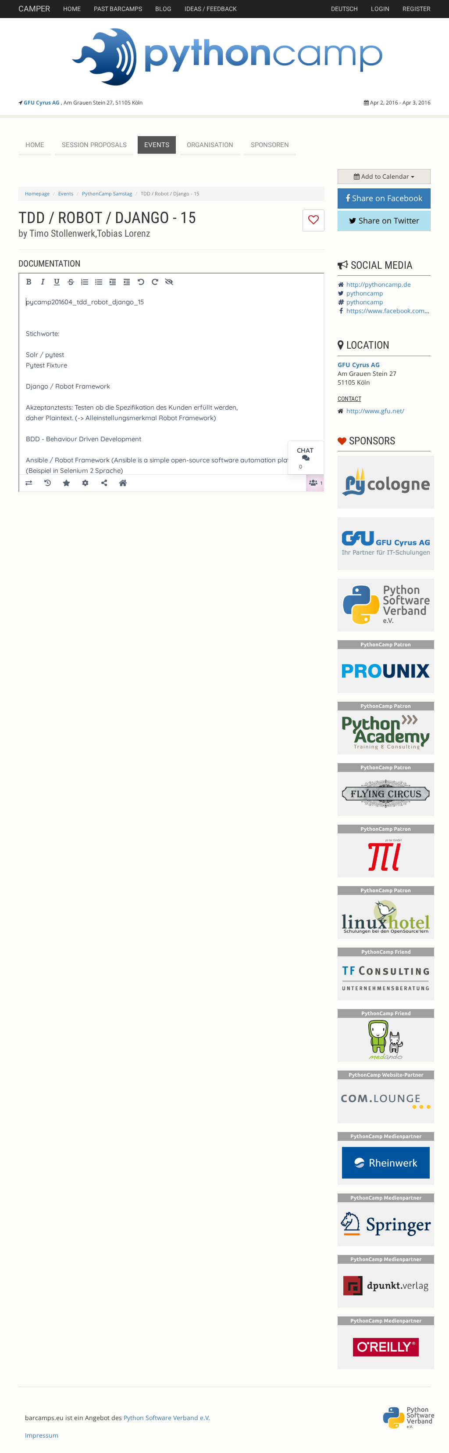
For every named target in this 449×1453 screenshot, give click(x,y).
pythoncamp (364, 293)
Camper (34, 8)
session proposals (94, 145)
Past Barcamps (118, 8)
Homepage (37, 193)
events (156, 145)
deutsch (344, 8)
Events (65, 193)
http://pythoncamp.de (378, 284)
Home (72, 8)
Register (417, 8)
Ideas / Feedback (211, 8)
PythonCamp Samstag (107, 193)
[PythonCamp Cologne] (224, 57)
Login (380, 8)
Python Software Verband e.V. (167, 1417)
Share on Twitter (387, 220)
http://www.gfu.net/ (375, 411)
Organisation (210, 145)
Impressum (41, 1435)
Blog (163, 8)
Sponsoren (270, 145)
